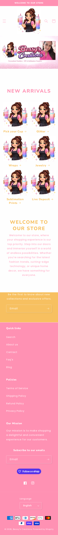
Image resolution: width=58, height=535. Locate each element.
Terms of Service (17, 388)
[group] (29, 60)
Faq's (9, 359)
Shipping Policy (16, 396)
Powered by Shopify (43, 529)
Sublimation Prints (15, 201)
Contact (11, 352)
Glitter (41, 131)
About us (12, 344)
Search (10, 337)
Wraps (13, 165)
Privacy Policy (15, 411)
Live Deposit (41, 199)
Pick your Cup (13, 131)
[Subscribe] (48, 309)
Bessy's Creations (22, 529)
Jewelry (41, 165)
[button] (4, 21)
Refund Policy (15, 403)
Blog (9, 367)
